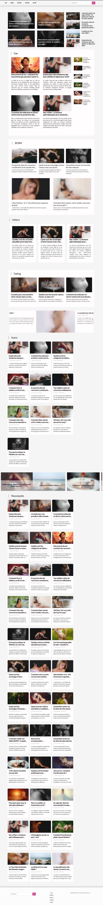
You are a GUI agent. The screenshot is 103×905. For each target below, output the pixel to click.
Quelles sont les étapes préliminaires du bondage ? (39, 773)
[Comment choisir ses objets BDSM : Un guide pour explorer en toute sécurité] (73, 16)
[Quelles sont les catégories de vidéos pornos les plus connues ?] (62, 347)
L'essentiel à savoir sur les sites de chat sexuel (61, 707)
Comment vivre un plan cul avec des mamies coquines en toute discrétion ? (20, 41)
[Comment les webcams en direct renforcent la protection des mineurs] (25, 103)
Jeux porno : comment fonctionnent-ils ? (61, 772)
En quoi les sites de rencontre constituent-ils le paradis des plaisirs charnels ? (88, 25)
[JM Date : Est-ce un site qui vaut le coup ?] (62, 412)
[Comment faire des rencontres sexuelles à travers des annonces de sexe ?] (18, 412)
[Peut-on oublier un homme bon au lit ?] (40, 795)
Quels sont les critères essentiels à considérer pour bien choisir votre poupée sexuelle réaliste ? (87, 96)
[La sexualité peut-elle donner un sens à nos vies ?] (29, 322)
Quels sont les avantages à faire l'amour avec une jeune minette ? (51, 167)
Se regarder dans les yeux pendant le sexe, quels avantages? (61, 805)
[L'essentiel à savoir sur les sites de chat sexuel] (62, 698)
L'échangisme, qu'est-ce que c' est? (87, 68)
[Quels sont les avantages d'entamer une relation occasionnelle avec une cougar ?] (18, 698)
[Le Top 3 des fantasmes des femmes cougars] (78, 101)
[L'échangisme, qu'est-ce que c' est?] (78, 68)
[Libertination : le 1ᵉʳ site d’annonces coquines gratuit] (31, 189)
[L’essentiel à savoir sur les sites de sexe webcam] (78, 156)
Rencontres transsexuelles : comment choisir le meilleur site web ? (49, 41)
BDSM (12, 3)
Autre (34, 3)
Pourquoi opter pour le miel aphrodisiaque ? (17, 804)
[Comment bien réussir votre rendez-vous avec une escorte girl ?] (72, 189)
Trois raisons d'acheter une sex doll (86, 76)
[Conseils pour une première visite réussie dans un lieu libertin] (24, 285)
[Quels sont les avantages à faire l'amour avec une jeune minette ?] (51, 156)
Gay (6, 3)
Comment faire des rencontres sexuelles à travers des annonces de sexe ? (18, 423)
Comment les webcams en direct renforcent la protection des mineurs (21, 23)
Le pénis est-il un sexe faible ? (87, 32)
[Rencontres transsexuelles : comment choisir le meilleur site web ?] (40, 730)
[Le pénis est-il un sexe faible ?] (73, 34)
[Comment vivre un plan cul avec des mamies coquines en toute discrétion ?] (40, 666)
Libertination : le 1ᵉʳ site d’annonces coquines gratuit (85, 485)
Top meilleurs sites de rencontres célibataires (62, 389)
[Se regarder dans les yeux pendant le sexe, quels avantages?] (62, 795)
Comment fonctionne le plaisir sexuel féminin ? (86, 85)
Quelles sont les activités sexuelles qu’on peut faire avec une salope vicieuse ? (23, 241)
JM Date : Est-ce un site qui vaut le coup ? (62, 421)
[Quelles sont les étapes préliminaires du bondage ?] (40, 762)
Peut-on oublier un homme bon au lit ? (38, 804)
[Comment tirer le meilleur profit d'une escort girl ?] (18, 380)
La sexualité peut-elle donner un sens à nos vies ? (67, 313)
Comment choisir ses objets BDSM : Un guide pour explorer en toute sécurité (88, 15)
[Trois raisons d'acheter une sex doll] (78, 76)
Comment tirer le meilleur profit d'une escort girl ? (16, 390)
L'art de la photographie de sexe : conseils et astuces (86, 60)
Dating (27, 3)
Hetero (19, 3)
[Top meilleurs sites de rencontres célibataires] (62, 380)
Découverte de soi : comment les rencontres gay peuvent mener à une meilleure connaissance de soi (25, 76)
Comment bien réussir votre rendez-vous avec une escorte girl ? (40, 422)
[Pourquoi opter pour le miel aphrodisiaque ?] (18, 795)
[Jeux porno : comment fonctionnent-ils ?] (62, 762)
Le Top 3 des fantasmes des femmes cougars (49, 23)
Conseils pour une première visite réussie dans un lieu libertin (22, 296)
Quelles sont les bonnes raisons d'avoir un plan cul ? (51, 295)
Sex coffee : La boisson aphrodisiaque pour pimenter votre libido (55, 114)
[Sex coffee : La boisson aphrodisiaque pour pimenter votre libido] (57, 103)
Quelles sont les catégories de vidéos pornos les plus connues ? (62, 359)
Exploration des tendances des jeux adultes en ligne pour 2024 (88, 42)
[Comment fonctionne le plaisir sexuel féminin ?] (78, 84)
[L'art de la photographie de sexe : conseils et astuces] (78, 59)
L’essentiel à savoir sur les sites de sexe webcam (78, 166)
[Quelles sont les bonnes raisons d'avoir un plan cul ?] (51, 285)
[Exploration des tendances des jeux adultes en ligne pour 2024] (73, 43)
